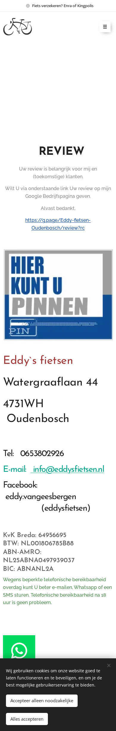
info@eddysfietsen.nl (67, 469)
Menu (105, 26)
